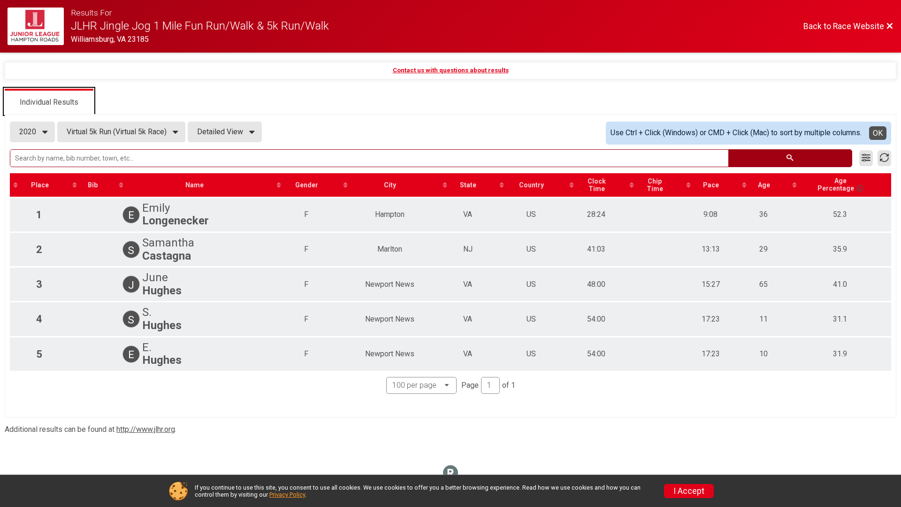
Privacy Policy (287, 494)
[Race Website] (39, 26)
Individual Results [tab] (49, 102)
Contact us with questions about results (451, 70)
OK (878, 133)
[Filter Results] (866, 158)
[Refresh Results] (884, 158)
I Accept (688, 491)
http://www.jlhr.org (145, 429)
